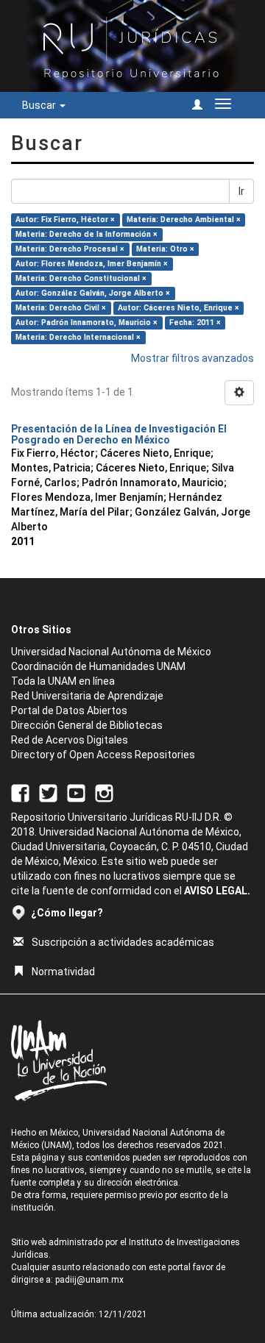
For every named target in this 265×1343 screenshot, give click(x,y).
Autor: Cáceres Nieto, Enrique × (178, 308)
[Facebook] (20, 793)
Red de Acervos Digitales (69, 740)
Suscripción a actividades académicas (123, 942)
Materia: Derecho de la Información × (86, 234)
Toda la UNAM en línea (63, 681)
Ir (241, 191)
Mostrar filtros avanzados (192, 358)
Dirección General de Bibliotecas (87, 725)
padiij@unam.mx (89, 1280)
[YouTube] (76, 793)
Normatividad (63, 971)
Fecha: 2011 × (195, 322)
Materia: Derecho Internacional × (78, 337)
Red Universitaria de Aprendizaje (87, 696)
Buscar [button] (40, 105)
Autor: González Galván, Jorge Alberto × (92, 293)
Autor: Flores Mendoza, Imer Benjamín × (91, 263)
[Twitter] (48, 793)
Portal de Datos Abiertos (69, 710)
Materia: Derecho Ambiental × (184, 219)
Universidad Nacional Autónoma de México (111, 652)
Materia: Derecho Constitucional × (80, 278)
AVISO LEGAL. (217, 891)
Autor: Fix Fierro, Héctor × (65, 219)
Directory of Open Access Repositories (103, 754)
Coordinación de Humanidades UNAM (98, 666)
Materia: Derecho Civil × (60, 308)
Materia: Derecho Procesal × (69, 249)
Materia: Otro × (165, 249)
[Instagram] (104, 793)
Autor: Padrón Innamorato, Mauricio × (86, 322)
